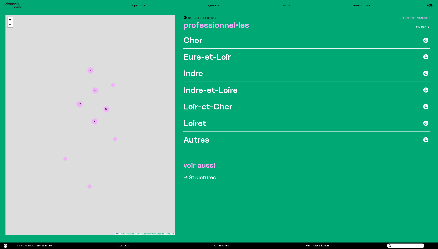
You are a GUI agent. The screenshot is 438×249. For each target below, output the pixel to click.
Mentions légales (318, 245)
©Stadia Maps (131, 234)
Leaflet (121, 234)
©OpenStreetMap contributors (162, 234)
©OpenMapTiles (143, 234)
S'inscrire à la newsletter (34, 245)
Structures (199, 177)
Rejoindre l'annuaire (416, 18)
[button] (89, 186)
